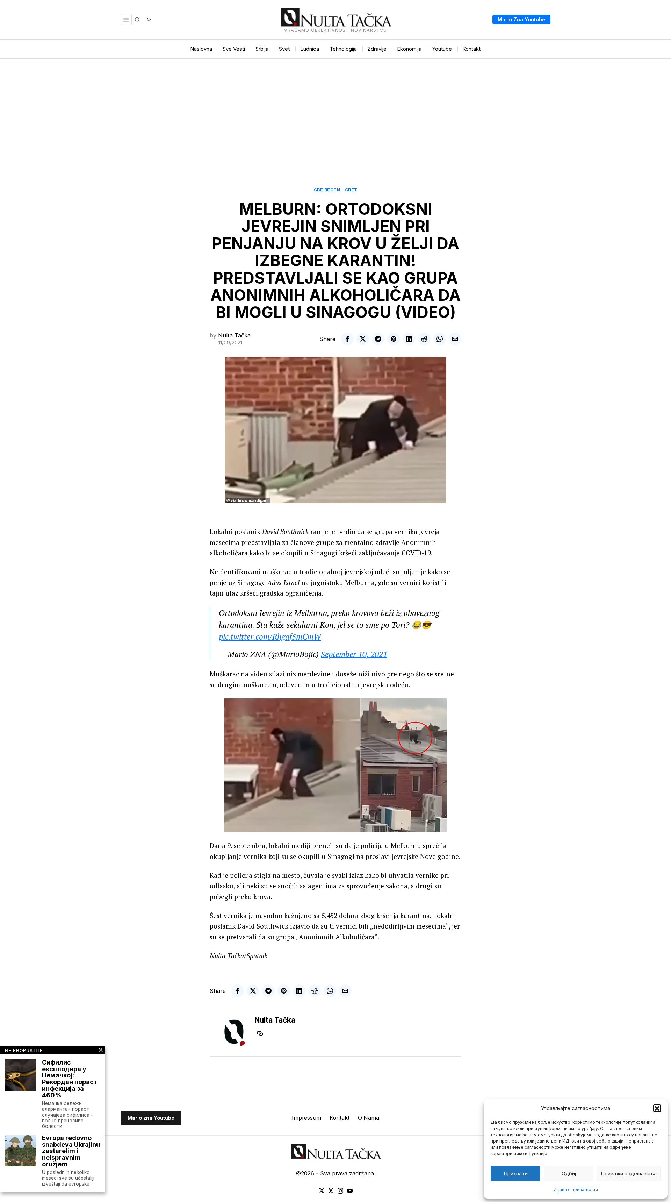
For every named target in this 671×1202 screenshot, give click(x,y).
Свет (351, 189)
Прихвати (516, 1173)
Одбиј (569, 1173)
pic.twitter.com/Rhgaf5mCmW (270, 636)
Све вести (327, 189)
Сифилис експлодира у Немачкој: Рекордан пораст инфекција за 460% (70, 1079)
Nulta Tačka (234, 335)
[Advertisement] (335, 111)
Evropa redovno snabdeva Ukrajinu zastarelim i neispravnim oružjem (71, 1151)
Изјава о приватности (576, 1189)
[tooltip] (347, 339)
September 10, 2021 (354, 654)
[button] (657, 1108)
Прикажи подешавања (629, 1173)
